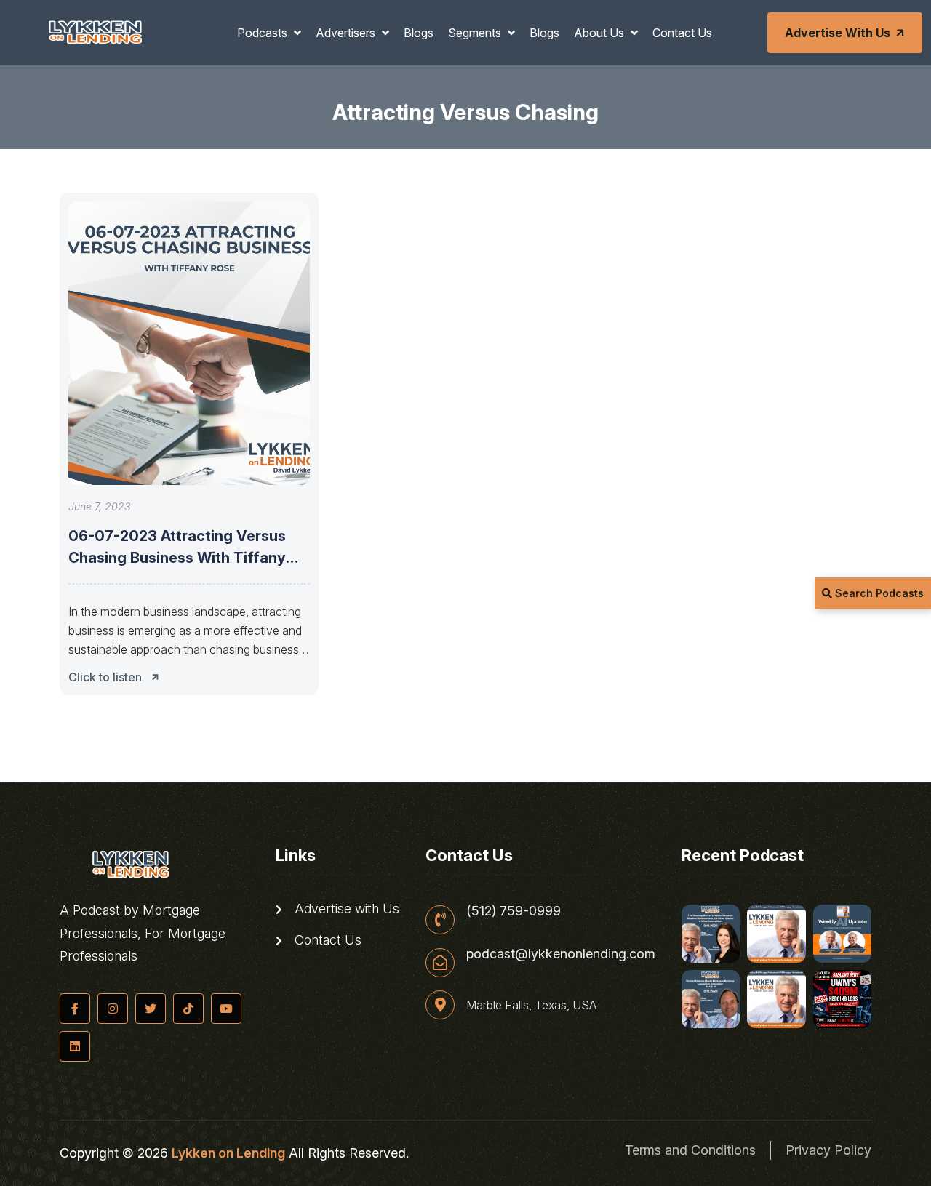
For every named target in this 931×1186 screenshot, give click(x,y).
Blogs (418, 32)
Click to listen (105, 677)
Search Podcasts (878, 593)
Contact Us (682, 32)
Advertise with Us (837, 32)
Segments (476, 32)
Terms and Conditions (690, 1150)
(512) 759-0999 (513, 911)
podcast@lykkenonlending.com (560, 954)
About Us (600, 32)
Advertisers (347, 32)
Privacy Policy (828, 1150)
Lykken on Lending (228, 1153)
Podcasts (263, 32)
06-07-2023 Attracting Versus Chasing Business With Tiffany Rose (177, 557)
